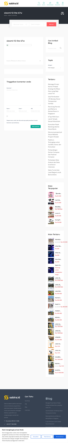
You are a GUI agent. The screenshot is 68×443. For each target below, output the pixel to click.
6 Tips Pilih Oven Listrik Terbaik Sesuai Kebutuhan (54, 119)
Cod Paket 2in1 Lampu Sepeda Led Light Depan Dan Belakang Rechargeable (58, 200)
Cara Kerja (27, 400)
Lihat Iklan (27, 410)
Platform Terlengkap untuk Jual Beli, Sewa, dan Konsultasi (54, 143)
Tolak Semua (47, 436)
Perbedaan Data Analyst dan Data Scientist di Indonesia (54, 163)
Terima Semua (60, 436)
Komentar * (9, 88)
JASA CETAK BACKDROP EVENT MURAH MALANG (58, 278)
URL (32, 108)
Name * (8, 108)
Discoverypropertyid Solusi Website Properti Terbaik (55, 134)
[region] (34, 435)
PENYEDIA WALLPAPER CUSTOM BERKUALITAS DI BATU (58, 239)
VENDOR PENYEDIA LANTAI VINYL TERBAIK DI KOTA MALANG (58, 337)
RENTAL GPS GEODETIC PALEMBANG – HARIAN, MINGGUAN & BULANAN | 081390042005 (58, 363)
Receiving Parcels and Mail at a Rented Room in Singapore (54, 110)
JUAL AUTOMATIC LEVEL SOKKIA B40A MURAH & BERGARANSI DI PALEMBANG (58, 350)
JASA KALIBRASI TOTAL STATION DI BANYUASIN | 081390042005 (58, 330)
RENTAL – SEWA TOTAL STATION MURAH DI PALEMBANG (58, 317)
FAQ (26, 404)
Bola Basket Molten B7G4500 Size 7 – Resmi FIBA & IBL (58, 206)
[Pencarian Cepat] (62, 13)
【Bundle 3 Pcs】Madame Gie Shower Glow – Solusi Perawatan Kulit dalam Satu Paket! (58, 193)
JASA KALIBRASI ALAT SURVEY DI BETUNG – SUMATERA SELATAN (58, 324)
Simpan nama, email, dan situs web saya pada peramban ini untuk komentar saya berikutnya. (22, 121)
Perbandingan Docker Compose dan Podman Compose (53, 153)
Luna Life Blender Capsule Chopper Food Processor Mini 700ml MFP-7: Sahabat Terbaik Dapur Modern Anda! (58, 213)
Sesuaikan (35, 436)
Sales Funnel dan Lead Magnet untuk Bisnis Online (54, 172)
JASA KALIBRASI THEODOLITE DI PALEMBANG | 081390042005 (58, 344)
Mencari (51, 24)
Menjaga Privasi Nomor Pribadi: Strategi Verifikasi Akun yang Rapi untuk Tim (54, 88)
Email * (20, 108)
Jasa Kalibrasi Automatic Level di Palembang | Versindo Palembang (58, 291)
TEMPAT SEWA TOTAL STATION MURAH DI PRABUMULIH (58, 311)
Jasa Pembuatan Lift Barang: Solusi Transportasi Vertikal (54, 100)
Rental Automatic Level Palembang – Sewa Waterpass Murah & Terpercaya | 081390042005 (58, 298)
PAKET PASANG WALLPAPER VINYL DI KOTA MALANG (58, 304)
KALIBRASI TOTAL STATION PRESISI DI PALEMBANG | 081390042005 (58, 357)
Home (5, 15)
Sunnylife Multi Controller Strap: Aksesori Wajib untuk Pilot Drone (58, 220)
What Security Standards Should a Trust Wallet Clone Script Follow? (58, 252)
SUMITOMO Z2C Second (58, 370)
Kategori (50, 65)
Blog (26, 407)
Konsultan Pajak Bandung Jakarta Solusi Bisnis (53, 126)
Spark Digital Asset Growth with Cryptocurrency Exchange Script (58, 265)
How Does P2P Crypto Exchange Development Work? (58, 259)
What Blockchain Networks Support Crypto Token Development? (58, 246)
